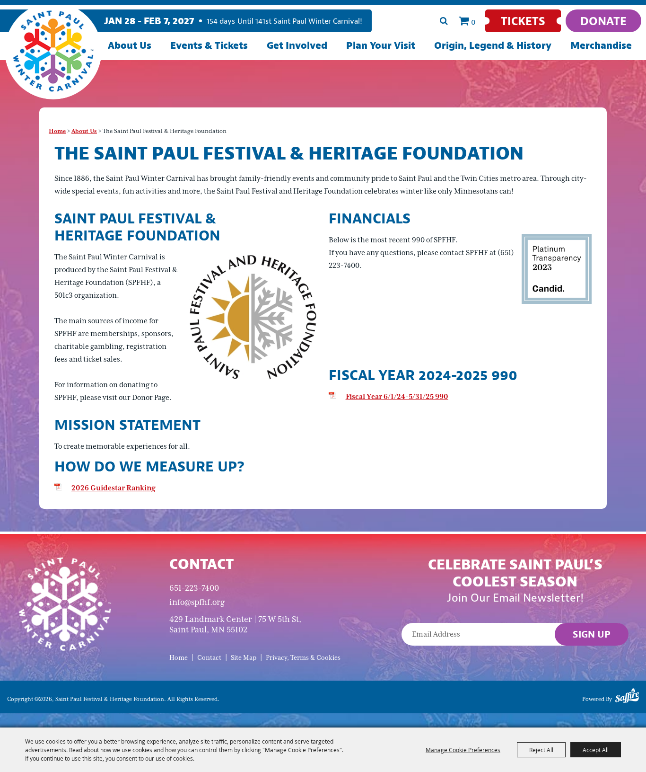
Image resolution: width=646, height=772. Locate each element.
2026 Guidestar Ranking (113, 488)
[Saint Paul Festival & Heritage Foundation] (53, 50)
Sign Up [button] (592, 634)
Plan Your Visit (380, 45)
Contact (209, 658)
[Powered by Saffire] (627, 697)
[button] (251, 316)
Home (57, 131)
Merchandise (601, 45)
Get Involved (297, 45)
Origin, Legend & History (492, 45)
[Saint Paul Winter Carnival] (64, 603)
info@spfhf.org (197, 602)
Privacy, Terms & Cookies (303, 658)
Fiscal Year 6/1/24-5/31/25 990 (397, 396)
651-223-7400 (194, 588)
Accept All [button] (596, 750)
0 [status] (473, 22)
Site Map (243, 658)
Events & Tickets (209, 45)
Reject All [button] (541, 750)
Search (443, 21)
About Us (129, 45)
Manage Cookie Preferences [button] (463, 750)
